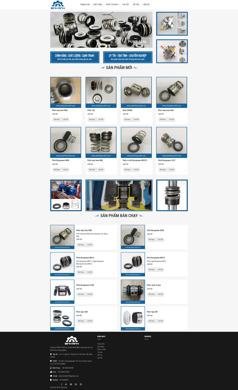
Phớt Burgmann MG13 (85, 258)
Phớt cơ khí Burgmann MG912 (135, 160)
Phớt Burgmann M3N (60, 160)
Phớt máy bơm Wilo (60, 110)
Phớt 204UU (127, 110)
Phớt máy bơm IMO (95, 160)
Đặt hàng (57, 119)
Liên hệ (146, 4)
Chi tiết (65, 119)
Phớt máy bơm (62, 387)
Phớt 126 (91, 110)
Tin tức (125, 4)
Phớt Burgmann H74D (85, 285)
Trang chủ (85, 4)
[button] (58, 30)
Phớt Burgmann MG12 (156, 258)
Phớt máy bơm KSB (166, 110)
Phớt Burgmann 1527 (166, 160)
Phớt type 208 (82, 312)
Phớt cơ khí (111, 4)
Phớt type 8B (152, 312)
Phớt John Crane (154, 285)
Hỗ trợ (136, 4)
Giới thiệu (97, 4)
